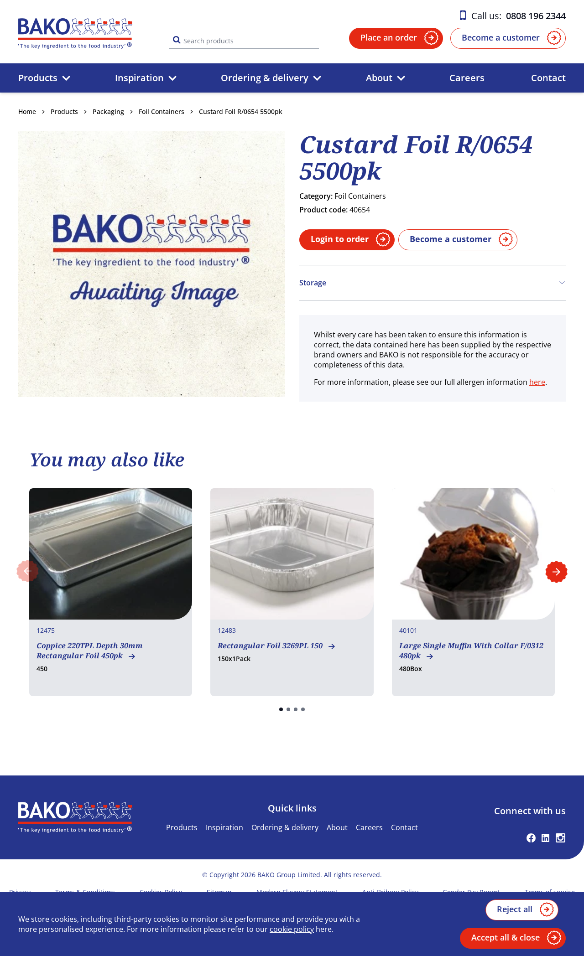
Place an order (388, 37)
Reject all (514, 909)
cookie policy (292, 929)
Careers (467, 78)
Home (27, 111)
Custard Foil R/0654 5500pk (240, 111)
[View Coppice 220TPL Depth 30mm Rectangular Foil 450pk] (110, 592)
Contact (548, 78)
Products (37, 78)
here (537, 382)
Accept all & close (505, 937)
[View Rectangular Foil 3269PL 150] (291, 592)
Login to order (340, 238)
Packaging (108, 111)
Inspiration (139, 78)
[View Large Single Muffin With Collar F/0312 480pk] (473, 592)
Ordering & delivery (264, 78)
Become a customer (501, 37)
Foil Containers (161, 111)
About (379, 78)
